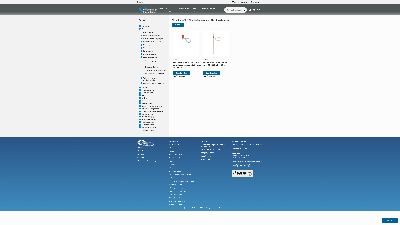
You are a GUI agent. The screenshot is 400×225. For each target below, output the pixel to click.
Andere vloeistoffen (148, 93)
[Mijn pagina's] (250, 10)
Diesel (144, 95)
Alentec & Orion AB (179, 20)
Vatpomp (148, 64)
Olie (143, 29)
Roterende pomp (150, 61)
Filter (179, 25)
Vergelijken (180, 76)
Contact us (390, 220)
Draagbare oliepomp (152, 67)
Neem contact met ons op (210, 10)
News (161, 9)
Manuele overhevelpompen (154, 73)
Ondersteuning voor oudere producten (213, 145)
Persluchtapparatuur (148, 90)
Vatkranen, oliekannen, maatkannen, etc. (150, 79)
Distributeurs (184, 9)
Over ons (194, 10)
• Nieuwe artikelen (148, 130)
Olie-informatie (148, 32)
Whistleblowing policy (210, 149)
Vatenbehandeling (148, 114)
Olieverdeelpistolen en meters (153, 48)
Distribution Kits (148, 51)
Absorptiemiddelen (148, 125)
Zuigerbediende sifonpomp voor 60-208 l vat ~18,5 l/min (215, 63)
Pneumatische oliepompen (152, 36)
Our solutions (169, 10)
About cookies (207, 155)
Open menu (140, 26)
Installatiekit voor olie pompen (153, 39)
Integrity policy (207, 152)
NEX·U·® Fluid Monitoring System (153, 106)
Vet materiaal (146, 26)
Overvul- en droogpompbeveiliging (153, 111)
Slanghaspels (147, 45)
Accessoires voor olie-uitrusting (153, 83)
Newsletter (205, 159)
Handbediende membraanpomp (155, 70)
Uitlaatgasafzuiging (148, 117)
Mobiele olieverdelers (150, 54)
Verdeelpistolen (147, 103)
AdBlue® (144, 98)
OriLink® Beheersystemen (150, 109)
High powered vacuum (149, 119)
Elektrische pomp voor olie (152, 42)
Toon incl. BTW (198, 208)
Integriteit (205, 141)
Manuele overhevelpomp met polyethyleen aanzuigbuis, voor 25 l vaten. (187, 65)
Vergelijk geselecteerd (241, 2)
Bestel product (181, 73)
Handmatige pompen (150, 57)
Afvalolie (144, 87)
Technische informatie (149, 127)
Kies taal (256, 2)
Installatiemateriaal (148, 122)
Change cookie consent (213, 208)
